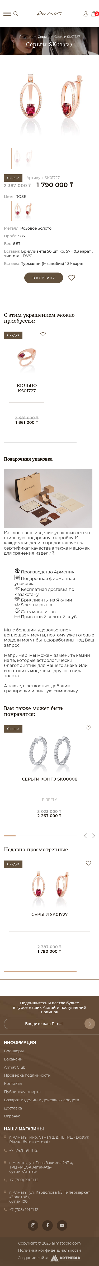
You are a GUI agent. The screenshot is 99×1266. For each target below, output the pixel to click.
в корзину (43, 278)
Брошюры (14, 1051)
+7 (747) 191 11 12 (23, 1150)
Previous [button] (85, 836)
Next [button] (93, 836)
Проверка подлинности (27, 1075)
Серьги (44, 36)
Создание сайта (33, 1258)
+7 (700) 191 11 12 (23, 1180)
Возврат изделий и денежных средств (41, 1100)
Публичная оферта (22, 1092)
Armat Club (14, 1067)
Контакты (13, 1084)
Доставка (13, 1108)
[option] (49, 102)
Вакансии (13, 1059)
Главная (26, 36)
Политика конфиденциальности (49, 1250)
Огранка (12, 1116)
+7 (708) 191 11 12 (23, 1210)
